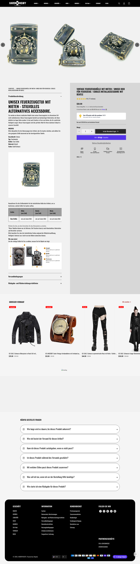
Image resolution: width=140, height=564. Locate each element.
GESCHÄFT (17, 506)
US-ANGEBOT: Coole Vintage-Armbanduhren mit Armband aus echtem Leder (62, 353)
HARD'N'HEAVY (22, 557)
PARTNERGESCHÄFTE (106, 539)
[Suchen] (119, 3)
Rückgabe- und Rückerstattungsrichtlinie (52, 517)
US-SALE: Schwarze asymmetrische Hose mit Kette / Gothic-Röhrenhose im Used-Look (99, 353)
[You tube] (115, 511)
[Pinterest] (107, 511)
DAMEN (15, 511)
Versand (87, 107)
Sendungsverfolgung (75, 521)
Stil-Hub (15, 527)
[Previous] (3, 45)
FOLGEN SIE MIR (105, 506)
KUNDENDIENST (76, 506)
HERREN (15, 514)
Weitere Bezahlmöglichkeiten (101, 143)
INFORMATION (46, 506)
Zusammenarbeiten (75, 514)
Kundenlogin (73, 517)
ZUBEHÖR (15, 517)
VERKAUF (15, 531)
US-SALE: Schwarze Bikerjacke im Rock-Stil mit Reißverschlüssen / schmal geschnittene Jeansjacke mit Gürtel (24, 353)
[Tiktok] (111, 511)
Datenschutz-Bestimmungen (49, 514)
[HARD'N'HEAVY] (17, 3)
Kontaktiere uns (74, 524)
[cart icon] (129, 3)
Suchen (43, 511)
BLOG (14, 534)
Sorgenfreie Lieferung (47, 534)
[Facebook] (100, 511)
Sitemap (72, 527)
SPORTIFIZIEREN (103, 547)
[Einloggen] (124, 3)
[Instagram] (104, 511)
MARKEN (15, 524)
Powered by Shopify (32, 557)
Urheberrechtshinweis (47, 531)
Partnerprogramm (75, 511)
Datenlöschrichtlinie (47, 524)
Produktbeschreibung (15, 96)
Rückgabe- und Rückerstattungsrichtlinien (23, 283)
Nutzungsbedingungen (47, 527)
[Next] (137, 45)
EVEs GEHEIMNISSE (104, 543)
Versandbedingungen (15, 276)
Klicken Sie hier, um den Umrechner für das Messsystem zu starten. (27, 226)
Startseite (11, 88)
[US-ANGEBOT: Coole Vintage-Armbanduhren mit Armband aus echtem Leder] (63, 329)
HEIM (14, 521)
